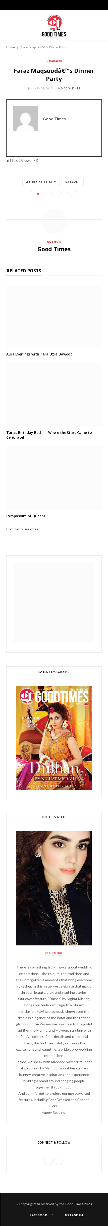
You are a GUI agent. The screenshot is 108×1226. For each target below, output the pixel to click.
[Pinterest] (65, 193)
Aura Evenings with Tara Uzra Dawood (39, 354)
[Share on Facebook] (48, 193)
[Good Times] (54, 25)
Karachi (72, 182)
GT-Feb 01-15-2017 (41, 182)
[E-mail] (16, 146)
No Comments (69, 88)
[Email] (73, 193)
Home (10, 47)
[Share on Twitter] (56, 193)
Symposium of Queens (25, 516)
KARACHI (56, 61)
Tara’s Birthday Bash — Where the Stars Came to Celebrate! (49, 435)
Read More (54, 953)
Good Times (54, 249)
